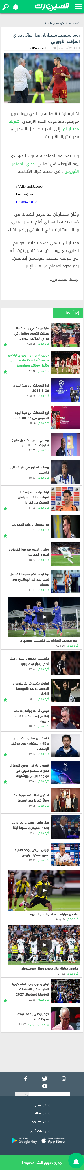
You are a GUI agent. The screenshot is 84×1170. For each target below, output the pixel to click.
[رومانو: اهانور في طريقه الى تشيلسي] (65, 472)
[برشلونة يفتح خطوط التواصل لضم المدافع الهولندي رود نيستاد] (65, 581)
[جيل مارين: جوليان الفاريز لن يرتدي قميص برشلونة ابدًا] (65, 827)
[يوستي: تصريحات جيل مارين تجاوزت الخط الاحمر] (65, 444)
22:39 (32, 832)
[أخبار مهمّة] (5, 343)
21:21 (32, 529)
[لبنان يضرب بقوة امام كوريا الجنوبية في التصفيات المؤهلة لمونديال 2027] (65, 991)
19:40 (32, 668)
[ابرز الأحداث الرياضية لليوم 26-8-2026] (65, 390)
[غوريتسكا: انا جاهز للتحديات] (65, 526)
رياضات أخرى (38, 1130)
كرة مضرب (39, 1120)
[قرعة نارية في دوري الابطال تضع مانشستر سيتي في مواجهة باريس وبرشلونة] (65, 772)
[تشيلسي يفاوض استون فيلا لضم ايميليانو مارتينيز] (65, 663)
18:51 (32, 726)
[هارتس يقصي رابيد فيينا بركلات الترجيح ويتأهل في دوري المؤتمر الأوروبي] (65, 335)
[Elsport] (52, 6)
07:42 (61, 973)
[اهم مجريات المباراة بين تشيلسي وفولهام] (44, 617)
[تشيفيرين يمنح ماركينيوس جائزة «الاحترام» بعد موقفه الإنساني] (65, 745)
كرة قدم (74, 22)
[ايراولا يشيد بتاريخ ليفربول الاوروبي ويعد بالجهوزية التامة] (65, 690)
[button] (5, 6)
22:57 (32, 450)
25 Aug (60, 645)
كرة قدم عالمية (54, 22)
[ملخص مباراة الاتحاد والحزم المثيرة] (44, 890)
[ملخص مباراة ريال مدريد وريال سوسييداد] (44, 945)
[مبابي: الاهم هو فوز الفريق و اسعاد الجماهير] (65, 554)
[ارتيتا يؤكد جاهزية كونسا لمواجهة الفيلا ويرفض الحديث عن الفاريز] (65, 499)
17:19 (32, 589)
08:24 (32, 422)
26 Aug (31, 395)
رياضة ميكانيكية (38, 1023)
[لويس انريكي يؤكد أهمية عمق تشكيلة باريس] (65, 854)
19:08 (32, 805)
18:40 (32, 477)
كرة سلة (40, 1112)
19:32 (32, 860)
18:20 (32, 559)
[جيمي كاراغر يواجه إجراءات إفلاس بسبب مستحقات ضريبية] (65, 717)
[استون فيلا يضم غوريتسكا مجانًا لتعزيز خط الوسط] (65, 800)
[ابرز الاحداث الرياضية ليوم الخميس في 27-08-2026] (65, 417)
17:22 (22, 1024)
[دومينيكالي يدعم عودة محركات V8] (65, 1018)
